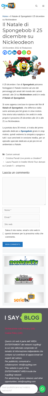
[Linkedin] (14, 52)
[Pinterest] (19, 52)
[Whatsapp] (24, 52)
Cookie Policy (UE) (14, 333)
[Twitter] (10, 52)
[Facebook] (5, 52)
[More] (29, 52)
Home (5, 16)
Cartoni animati (13, 154)
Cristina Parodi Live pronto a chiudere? (24, 158)
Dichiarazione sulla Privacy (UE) (20, 328)
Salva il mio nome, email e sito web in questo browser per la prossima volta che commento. (24, 233)
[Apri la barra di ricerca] (36, 6)
